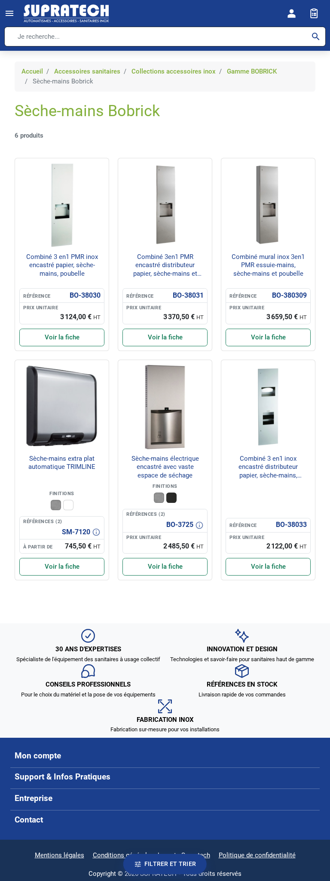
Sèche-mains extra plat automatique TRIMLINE (61, 463)
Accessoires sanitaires (87, 71)
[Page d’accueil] (66, 13)
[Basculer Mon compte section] (308, 756)
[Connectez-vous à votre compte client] (291, 13)
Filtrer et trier (170, 863)
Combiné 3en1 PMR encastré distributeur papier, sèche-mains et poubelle (165, 269)
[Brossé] (56, 505)
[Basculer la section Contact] (308, 820)
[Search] (316, 36)
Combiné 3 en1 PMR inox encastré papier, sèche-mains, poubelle (62, 265)
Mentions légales (59, 855)
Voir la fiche (62, 337)
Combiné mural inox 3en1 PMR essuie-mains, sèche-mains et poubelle (268, 265)
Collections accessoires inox (173, 71)
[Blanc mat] (68, 505)
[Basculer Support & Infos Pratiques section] (308, 777)
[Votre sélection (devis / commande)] (314, 13)
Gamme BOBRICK (252, 71)
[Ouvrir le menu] (9, 13)
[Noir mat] (171, 498)
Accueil (32, 71)
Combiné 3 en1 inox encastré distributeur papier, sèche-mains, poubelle (268, 471)
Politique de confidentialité (257, 855)
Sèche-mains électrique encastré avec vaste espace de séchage (165, 467)
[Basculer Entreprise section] (308, 798)
